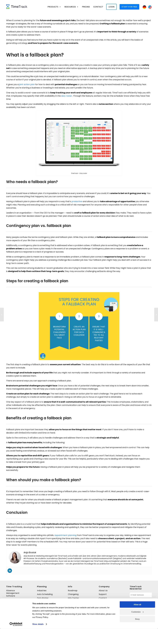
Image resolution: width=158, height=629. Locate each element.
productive (77, 201)
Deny (137, 619)
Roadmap (72, 590)
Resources (70, 6)
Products (53, 6)
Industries (41, 590)
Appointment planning (65, 535)
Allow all (137, 604)
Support (103, 594)
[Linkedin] (10, 570)
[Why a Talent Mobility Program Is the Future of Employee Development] (156, 314)
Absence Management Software (12, 593)
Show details (38, 624)
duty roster (66, 95)
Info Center (73, 598)
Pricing (86, 6)
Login (111, 6)
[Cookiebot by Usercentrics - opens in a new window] (16, 624)
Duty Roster (43, 598)
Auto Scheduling (45, 594)
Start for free (129, 6)
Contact (98, 6)
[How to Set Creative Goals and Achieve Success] (2, 314)
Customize (136, 612)
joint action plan (27, 84)
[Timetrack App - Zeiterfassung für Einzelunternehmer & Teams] (16, 6)
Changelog (73, 594)
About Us (103, 590)
